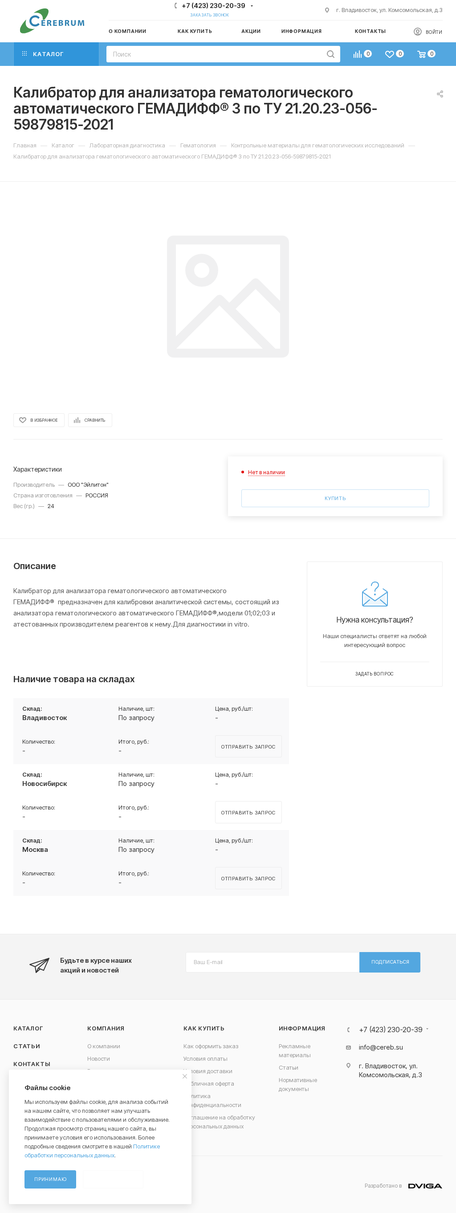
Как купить (204, 1028)
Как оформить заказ (210, 1046)
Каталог (28, 1028)
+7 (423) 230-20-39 (213, 5)
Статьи (26, 1046)
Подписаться (390, 962)
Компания (105, 1028)
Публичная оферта (208, 1083)
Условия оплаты (205, 1058)
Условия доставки (207, 1071)
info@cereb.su (381, 1047)
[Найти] (330, 54)
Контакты (31, 1063)
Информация (302, 1028)
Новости (98, 1058)
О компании (103, 1046)
